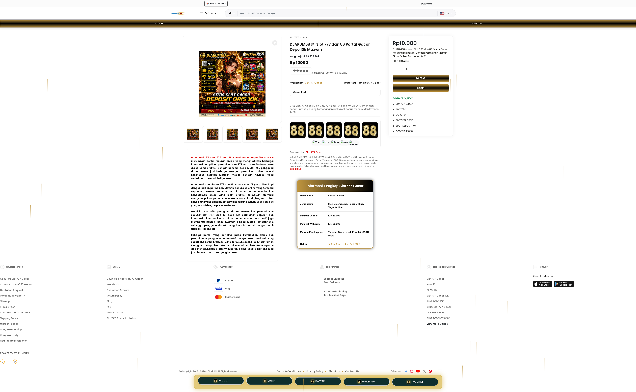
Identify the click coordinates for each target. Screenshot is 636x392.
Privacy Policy (314, 371)
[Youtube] (418, 371)
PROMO (223, 381)
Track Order (7, 307)
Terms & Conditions (289, 371)
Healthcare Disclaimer (13, 340)
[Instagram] (411, 371)
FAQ (109, 307)
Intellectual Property (12, 295)
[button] (274, 43)
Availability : (297, 82)
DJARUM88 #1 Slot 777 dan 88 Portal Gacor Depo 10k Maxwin (232, 157)
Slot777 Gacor (298, 37)
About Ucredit (115, 312)
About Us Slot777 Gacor (14, 278)
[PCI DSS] (2, 361)
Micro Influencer (10, 323)
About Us (334, 371)
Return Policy (114, 295)
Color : (299, 92)
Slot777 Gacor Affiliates (121, 318)
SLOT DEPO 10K (435, 301)
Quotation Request (11, 290)
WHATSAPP (368, 381)
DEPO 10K (432, 290)
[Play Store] (564, 285)
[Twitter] (424, 371)
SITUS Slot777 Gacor (439, 307)
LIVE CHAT (417, 381)
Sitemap (5, 301)
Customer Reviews (118, 290)
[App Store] (543, 285)
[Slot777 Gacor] (178, 13)
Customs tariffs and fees (15, 312)
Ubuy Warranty (9, 335)
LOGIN (159, 23)
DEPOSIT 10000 (435, 312)
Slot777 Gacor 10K (438, 295)
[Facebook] (406, 371)
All (230, 13)
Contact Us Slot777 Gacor (16, 284)
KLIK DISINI (295, 169)
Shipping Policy (9, 318)
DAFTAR (477, 23)
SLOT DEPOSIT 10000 (438, 318)
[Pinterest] (430, 371)
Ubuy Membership (11, 329)
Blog (109, 301)
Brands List (113, 284)
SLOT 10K (432, 284)
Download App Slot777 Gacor (125, 278)
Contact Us (352, 371)
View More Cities (437, 323)
